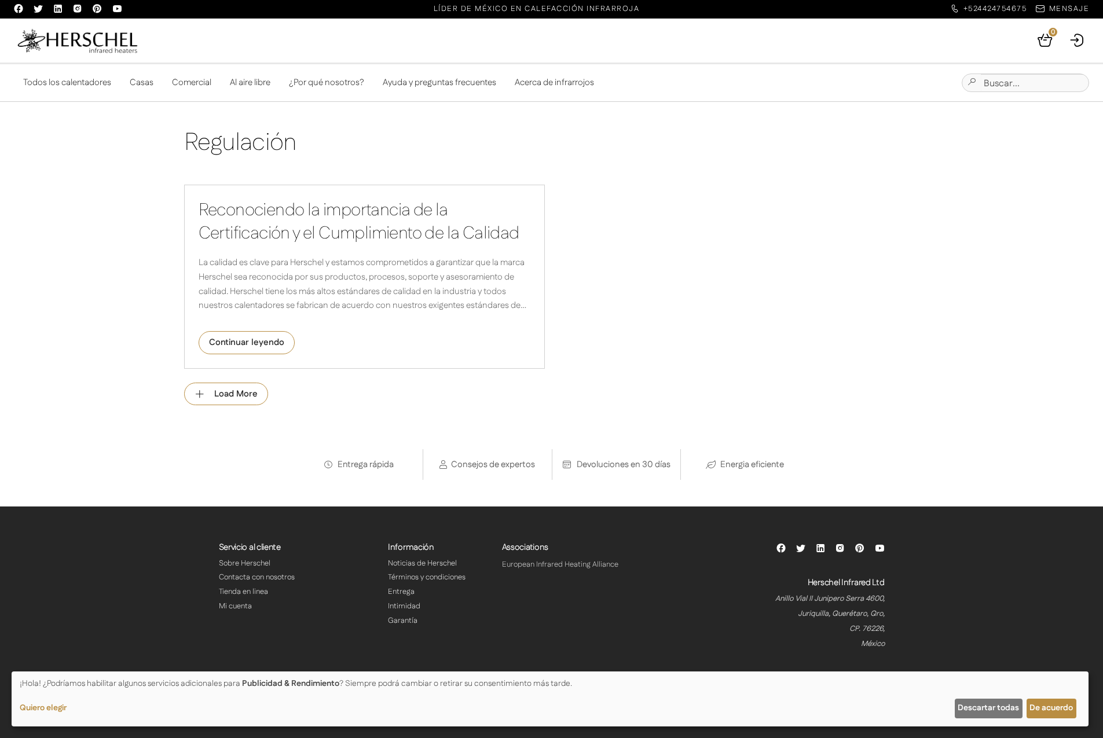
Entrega (401, 591)
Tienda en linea (243, 591)
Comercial (191, 82)
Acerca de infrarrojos (554, 82)
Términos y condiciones (427, 577)
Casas (141, 82)
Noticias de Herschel (422, 563)
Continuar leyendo (246, 342)
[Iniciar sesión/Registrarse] (1077, 40)
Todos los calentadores (67, 82)
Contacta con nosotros (257, 577)
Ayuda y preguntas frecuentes (439, 82)
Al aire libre (250, 82)
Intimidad (404, 606)
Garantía (402, 620)
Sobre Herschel (244, 563)
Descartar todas (988, 708)
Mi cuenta (235, 606)
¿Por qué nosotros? (326, 82)
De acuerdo (1051, 708)
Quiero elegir (43, 708)
